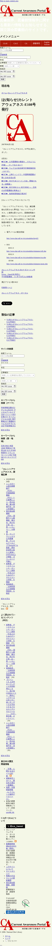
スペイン (29, 270)
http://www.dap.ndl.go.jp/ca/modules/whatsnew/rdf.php (26, 251)
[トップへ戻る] (1, 945)
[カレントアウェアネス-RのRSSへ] (7, 609)
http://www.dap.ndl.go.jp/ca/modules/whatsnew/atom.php (27, 264)
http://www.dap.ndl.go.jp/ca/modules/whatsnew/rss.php (26, 257)
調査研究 (36, 43)
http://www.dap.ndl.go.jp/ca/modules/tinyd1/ (22, 238)
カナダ (23, 270)
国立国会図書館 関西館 (10, 885)
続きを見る (5, 430)
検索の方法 (10, 876)
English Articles (47, 43)
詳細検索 (3, 55)
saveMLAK (10, 812)
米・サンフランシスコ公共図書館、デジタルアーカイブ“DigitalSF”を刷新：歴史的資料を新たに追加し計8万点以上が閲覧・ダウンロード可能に (12, 547)
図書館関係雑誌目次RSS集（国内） (11, 846)
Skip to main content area (9, 1)
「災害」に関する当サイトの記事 (10, 772)
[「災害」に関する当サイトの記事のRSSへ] (11, 776)
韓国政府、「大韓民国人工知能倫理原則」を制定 (10, 588)
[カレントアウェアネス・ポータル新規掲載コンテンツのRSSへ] (16, 842)
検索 (2, 79)
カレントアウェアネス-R (11, 270)
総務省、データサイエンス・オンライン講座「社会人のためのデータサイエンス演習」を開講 (10, 573)
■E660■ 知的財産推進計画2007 (14, 194)
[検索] (2, 358)
